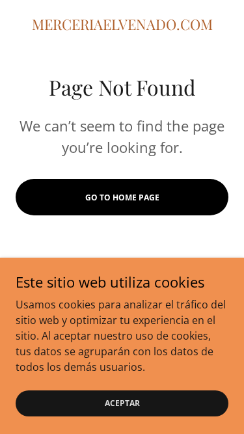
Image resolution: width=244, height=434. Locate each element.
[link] (122, 24)
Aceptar (122, 403)
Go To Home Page (122, 197)
